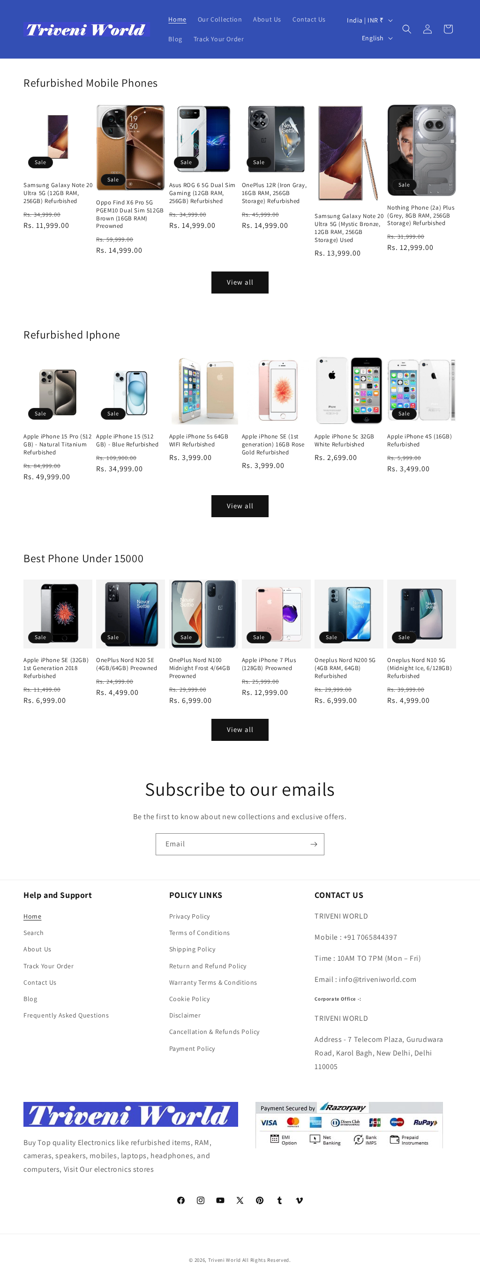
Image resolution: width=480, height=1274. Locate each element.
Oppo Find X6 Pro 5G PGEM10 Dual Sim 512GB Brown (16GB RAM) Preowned (130, 214)
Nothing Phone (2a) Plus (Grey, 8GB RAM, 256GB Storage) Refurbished (420, 215)
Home (32, 916)
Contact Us (40, 982)
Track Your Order (48, 966)
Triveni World (224, 1260)
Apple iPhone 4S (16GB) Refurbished (419, 440)
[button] (407, 29)
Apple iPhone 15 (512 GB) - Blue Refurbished (127, 440)
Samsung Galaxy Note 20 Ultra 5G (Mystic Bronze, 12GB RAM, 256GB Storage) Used (349, 228)
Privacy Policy (189, 916)
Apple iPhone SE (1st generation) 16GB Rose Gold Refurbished (273, 444)
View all (240, 282)
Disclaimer (185, 1015)
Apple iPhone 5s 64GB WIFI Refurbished (199, 440)
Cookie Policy (189, 999)
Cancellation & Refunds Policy (214, 1031)
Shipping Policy (192, 949)
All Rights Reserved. (266, 1260)
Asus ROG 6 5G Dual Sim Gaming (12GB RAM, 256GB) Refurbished (202, 193)
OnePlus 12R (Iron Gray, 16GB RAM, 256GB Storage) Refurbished (274, 193)
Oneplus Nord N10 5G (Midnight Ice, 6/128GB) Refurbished (419, 668)
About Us (37, 949)
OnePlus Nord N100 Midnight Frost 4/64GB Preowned (200, 668)
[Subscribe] (313, 844)
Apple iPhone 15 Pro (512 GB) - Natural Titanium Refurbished (57, 444)
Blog (30, 999)
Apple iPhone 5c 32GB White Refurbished (345, 440)
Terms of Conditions (199, 932)
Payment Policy (192, 1048)
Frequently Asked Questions (66, 1015)
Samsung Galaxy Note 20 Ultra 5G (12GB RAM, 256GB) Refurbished (57, 193)
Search (33, 932)
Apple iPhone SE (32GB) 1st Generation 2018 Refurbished (56, 668)
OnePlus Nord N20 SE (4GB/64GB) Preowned (126, 664)
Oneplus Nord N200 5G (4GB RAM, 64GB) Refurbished (345, 668)
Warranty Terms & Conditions (213, 982)
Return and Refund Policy (208, 966)
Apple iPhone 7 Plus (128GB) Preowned (269, 664)
